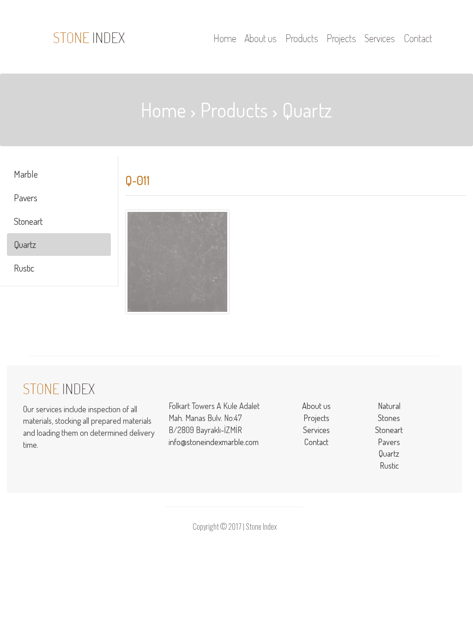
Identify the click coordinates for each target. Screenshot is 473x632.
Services (316, 430)
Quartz (25, 244)
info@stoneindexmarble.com (214, 442)
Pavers (25, 198)
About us (316, 406)
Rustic (24, 268)
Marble (26, 174)
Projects (316, 418)
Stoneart (28, 221)
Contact (316, 442)
